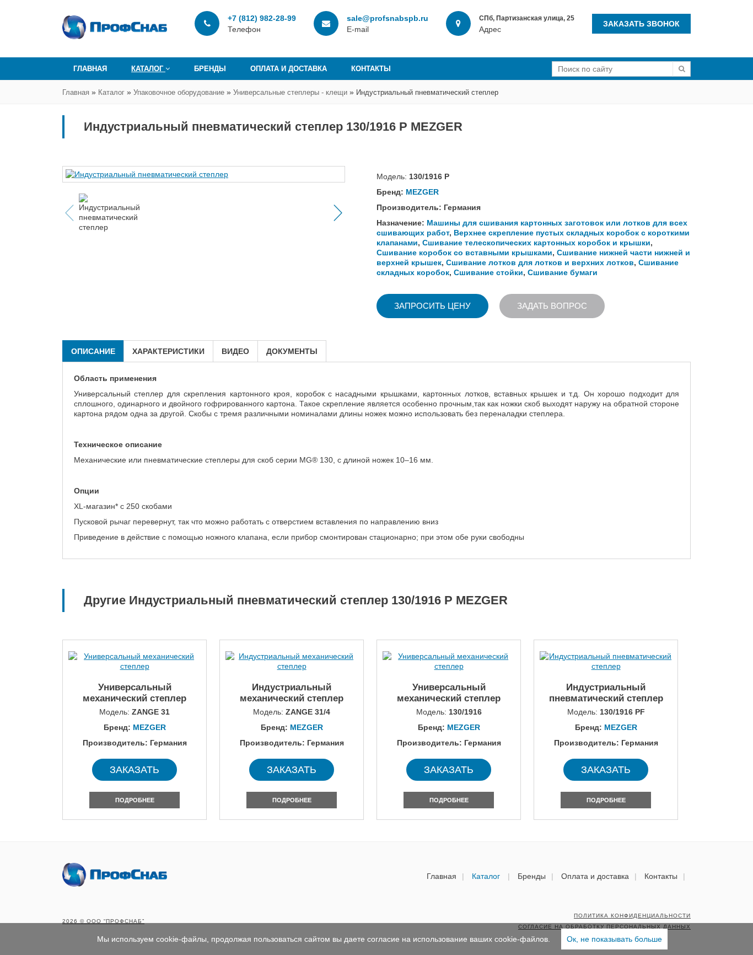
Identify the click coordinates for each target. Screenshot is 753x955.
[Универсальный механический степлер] (134, 661)
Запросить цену (432, 305)
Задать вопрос (552, 305)
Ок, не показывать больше (614, 939)
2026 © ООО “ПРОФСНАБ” (103, 921)
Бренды (210, 69)
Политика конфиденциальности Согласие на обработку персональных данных (604, 921)
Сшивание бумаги (563, 272)
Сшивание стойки (488, 272)
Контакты (371, 69)
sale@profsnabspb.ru (387, 18)
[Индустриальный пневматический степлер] (204, 174)
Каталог (148, 69)
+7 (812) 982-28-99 (262, 18)
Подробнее (134, 800)
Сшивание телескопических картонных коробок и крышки (536, 242)
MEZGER (422, 191)
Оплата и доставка (288, 69)
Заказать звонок (641, 23)
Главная (90, 69)
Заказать (134, 769)
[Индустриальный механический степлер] (291, 661)
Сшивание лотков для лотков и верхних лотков (540, 262)
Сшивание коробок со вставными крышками (464, 252)
